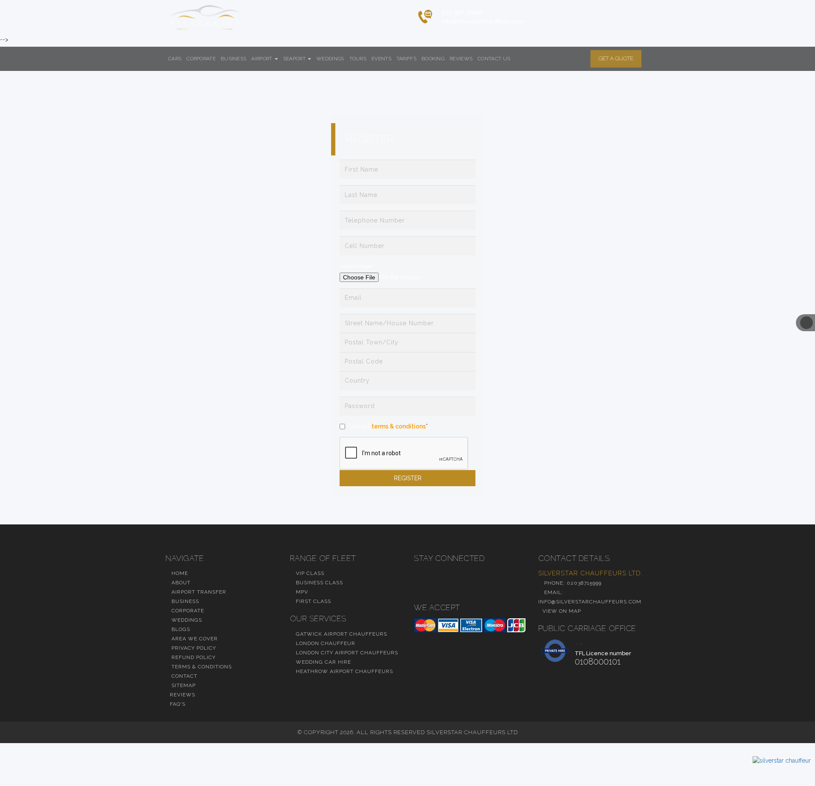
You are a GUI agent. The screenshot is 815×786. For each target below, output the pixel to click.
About (180, 583)
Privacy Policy (193, 648)
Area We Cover (194, 639)
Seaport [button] (295, 59)
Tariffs (406, 59)
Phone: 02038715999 (571, 583)
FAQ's (177, 704)
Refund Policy (193, 657)
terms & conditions (398, 426)
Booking (433, 59)
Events (381, 59)
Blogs (180, 629)
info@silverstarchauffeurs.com (482, 21)
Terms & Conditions (201, 667)
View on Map (561, 611)
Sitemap (183, 685)
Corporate (201, 59)
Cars (174, 59)
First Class (312, 601)
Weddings (330, 59)
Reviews (461, 59)
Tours (358, 59)
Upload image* (356, 266)
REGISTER (408, 478)
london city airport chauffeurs (346, 653)
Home (179, 573)
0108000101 (598, 661)
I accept (388, 426)
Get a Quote (616, 58)
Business (233, 59)
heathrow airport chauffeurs (343, 671)
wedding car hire (322, 662)
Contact (183, 676)
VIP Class (309, 573)
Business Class (318, 583)
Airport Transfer (198, 592)
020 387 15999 (462, 12)
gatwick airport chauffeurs (340, 634)
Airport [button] (262, 59)
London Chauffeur (324, 643)
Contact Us (494, 59)
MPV (301, 592)
